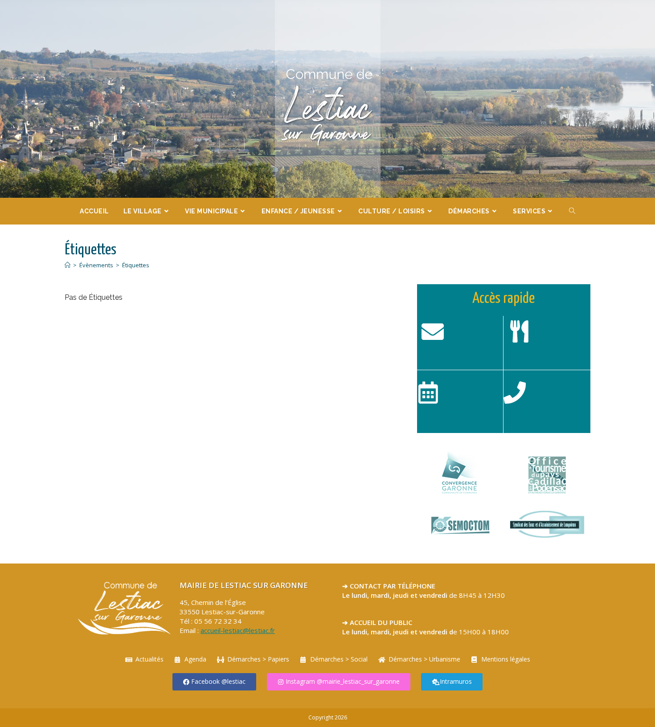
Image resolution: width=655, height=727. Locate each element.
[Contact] (433, 331)
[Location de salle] (428, 392)
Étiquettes (135, 265)
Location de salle (450, 411)
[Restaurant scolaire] (519, 331)
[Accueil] (67, 265)
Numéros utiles (534, 411)
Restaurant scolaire (546, 350)
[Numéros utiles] (515, 392)
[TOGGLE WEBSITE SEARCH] (572, 211)
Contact (437, 350)
